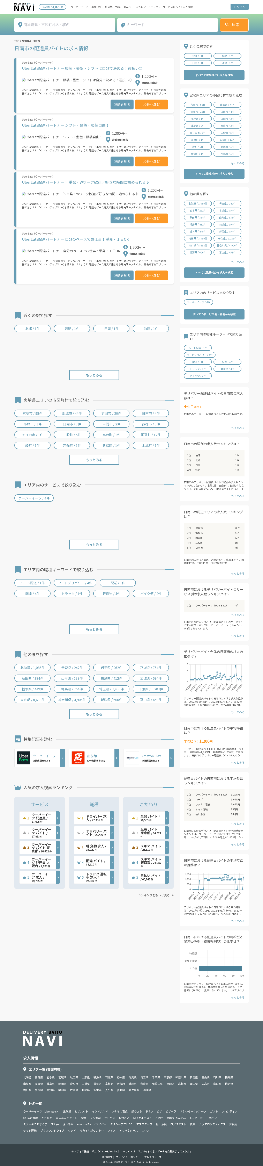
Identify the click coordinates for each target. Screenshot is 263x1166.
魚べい (213, 1118)
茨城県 (109, 1077)
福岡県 (62, 1090)
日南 (197, 465)
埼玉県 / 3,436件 (111, 689)
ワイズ (111, 1130)
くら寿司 (95, 1118)
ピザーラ (170, 1111)
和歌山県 (157, 1084)
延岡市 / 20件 (111, 413)
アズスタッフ (144, 1124)
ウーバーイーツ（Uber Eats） (211, 605)
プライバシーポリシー (128, 1157)
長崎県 (86, 1090)
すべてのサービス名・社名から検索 (214, 314)
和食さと (124, 1118)
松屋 (83, 1118)
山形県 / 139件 (72, 678)
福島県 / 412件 (111, 678)
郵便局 (233, 1124)
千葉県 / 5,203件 (151, 689)
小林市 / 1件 (33, 424)
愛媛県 (39, 1090)
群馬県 (133, 1077)
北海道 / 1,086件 (32, 667)
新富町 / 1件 (111, 445)
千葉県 (156, 1077)
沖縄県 (147, 1090)
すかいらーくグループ (193, 1111)
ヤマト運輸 (201, 809)
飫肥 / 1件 (72, 328)
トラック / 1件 (72, 593)
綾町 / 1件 (32, 445)
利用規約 (107, 1157)
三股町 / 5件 (72, 434)
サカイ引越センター (92, 1130)
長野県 (39, 1084)
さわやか (68, 1124)
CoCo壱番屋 (30, 1118)
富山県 (206, 1077)
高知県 (51, 1090)
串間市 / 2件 (111, 424)
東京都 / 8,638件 (32, 699)
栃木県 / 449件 (32, 689)
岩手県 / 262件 (111, 667)
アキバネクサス (128, 1130)
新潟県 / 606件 (111, 699)
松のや (160, 1118)
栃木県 (121, 1077)
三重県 (86, 1084)
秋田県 (74, 1077)
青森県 (39, 1077)
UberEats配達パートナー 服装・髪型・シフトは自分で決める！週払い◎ (82, 68)
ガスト (214, 1111)
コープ (199, 799)
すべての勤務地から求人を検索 (214, 75)
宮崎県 (26, 41)
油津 (197, 455)
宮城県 (62, 1077)
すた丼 (55, 1124)
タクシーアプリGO (121, 1124)
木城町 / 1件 (151, 445)
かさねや (47, 1118)
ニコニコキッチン (66, 1118)
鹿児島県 (134, 1090)
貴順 (192, 1124)
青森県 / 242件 (72, 667)
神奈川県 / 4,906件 (72, 699)
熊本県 (97, 1090)
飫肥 (197, 470)
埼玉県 (144, 1077)
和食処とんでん (176, 1118)
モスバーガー (197, 1118)
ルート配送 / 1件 (32, 582)
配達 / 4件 (32, 593)
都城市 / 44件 (72, 413)
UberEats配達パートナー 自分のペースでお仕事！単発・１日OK (75, 239)
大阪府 (121, 1084)
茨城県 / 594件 (151, 678)
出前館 (67, 1111)
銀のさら (136, 1111)
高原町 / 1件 (111, 434)
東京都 (168, 1077)
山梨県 (27, 1084)
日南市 (36, 41)
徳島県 (229, 1084)
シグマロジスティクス (212, 1124)
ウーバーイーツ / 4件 (34, 498)
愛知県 (74, 1084)
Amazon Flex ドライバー (91, 1124)
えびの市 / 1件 (32, 434)
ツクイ (72, 1130)
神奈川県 (180, 1077)
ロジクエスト (178, 1124)
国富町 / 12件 (151, 434)
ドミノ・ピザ (154, 1111)
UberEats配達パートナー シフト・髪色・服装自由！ (65, 125)
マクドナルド (100, 1111)
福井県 (229, 1077)
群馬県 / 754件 (72, 689)
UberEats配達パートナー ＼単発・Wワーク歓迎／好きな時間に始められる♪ (86, 182)
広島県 (206, 1084)
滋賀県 (97, 1084)
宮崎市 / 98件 (32, 413)
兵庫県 (133, 1084)
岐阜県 (51, 1084)
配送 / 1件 (118, 582)
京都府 (109, 1084)
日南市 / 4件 (151, 413)
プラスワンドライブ (52, 1130)
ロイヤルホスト (142, 1118)
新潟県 (194, 1077)
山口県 (217, 1084)
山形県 (86, 1077)
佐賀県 (74, 1090)
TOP (16, 41)
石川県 (217, 1077)
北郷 (197, 460)
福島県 (97, 1077)
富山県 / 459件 (151, 699)
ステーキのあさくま (35, 1124)
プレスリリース (152, 1157)
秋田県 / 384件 (32, 678)
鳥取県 (170, 1084)
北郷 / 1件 (32, 328)
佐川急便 (200, 814)
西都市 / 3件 (151, 424)
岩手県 (51, 1077)
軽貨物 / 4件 (111, 593)
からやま (109, 1118)
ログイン (239, 7)
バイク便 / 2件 (150, 593)
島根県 (182, 1084)
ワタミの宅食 (202, 804)
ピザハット (81, 1111)
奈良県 (144, 1084)
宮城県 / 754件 (151, 667)
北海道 (27, 1077)
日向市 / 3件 (72, 424)
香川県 (27, 1090)
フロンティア (230, 1111)
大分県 (109, 1090)
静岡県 (62, 1084)
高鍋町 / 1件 (72, 445)
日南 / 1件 (111, 328)
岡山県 (194, 1084)
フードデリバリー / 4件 (75, 582)
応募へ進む (151, 104)
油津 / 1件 (151, 328)
